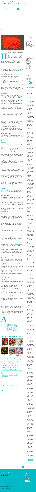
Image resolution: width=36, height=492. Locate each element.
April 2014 (29, 289)
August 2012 (29, 316)
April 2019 (29, 208)
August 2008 (29, 379)
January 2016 (29, 261)
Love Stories (28, 66)
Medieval (3, 367)
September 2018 (30, 218)
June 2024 (29, 125)
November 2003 (30, 454)
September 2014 (30, 282)
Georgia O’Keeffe (14, 361)
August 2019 (29, 203)
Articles (27, 51)
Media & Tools (28, 68)
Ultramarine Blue (5, 374)
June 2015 (29, 270)
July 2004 (29, 443)
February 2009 (29, 371)
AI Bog (27, 42)
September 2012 (30, 314)
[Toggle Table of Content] (8, 317)
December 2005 (30, 420)
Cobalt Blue (17, 358)
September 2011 (30, 329)
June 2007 (29, 397)
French (8, 361)
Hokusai (9, 363)
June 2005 (29, 428)
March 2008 (29, 385)
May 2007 (29, 399)
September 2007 (30, 393)
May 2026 (29, 94)
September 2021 (30, 169)
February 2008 (29, 387)
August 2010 (29, 346)
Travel (27, 77)
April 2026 (29, 96)
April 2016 (29, 257)
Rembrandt (8, 371)
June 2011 (29, 333)
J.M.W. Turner (4, 365)
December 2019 (30, 198)
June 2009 (29, 365)
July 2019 (29, 204)
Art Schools (28, 49)
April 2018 (29, 224)
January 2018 (29, 228)
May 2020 (29, 191)
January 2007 (29, 404)
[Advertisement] (18, 18)
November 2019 (30, 199)
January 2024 (29, 132)
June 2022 (29, 157)
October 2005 (29, 423)
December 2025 (30, 101)
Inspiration (28, 63)
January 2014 (29, 293)
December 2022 (30, 149)
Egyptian (3, 361)
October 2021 (29, 168)
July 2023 (29, 140)
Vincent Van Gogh (5, 376)
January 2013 (29, 309)
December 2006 (30, 405)
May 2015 (29, 271)
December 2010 (30, 341)
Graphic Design (29, 60)
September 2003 (30, 456)
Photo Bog (28, 70)
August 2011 (29, 330)
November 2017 (30, 231)
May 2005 (29, 430)
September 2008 (30, 377)
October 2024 (29, 120)
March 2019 (29, 210)
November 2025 (30, 102)
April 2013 (29, 305)
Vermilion (16, 374)
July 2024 (29, 124)
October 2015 (29, 265)
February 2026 (29, 98)
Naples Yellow (4, 369)
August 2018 (29, 219)
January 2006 (29, 419)
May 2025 (29, 110)
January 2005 (29, 435)
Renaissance (20, 70)
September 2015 (30, 266)
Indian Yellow (19, 363)
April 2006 (29, 415)
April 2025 (29, 112)
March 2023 (29, 145)
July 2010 (29, 348)
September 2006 (30, 408)
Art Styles (28, 50)
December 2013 (30, 294)
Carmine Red (11, 358)
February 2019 (29, 211)
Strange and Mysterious (30, 75)
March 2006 (29, 416)
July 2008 (29, 380)
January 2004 (29, 451)
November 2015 (30, 263)
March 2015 (29, 274)
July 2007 (29, 396)
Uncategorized (28, 78)
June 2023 (29, 141)
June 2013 (29, 302)
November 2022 (30, 151)
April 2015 (29, 273)
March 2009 (29, 369)
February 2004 (29, 450)
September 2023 (30, 137)
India (14, 363)
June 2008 (29, 381)
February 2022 (29, 163)
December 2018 (30, 214)
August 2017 (29, 235)
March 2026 (29, 97)
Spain (11, 103)
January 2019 (29, 212)
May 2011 (29, 334)
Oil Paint (10, 369)
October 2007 (29, 392)
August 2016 (29, 251)
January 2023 (29, 148)
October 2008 (29, 376)
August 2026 (29, 90)
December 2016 (30, 246)
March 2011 (29, 337)
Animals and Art (29, 44)
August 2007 (29, 395)
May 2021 (29, 175)
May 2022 (29, 159)
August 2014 (29, 283)
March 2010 (29, 353)
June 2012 (29, 318)
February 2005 (29, 434)
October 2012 (29, 313)
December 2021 (30, 165)
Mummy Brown (15, 367)
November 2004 (30, 438)
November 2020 (30, 183)
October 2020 (29, 184)
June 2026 (29, 93)
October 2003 (29, 455)
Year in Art (28, 79)
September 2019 (30, 202)
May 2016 (29, 255)
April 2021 (29, 176)
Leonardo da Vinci (17, 365)
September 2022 (30, 153)
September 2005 (30, 424)
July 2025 (29, 108)
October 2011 (29, 328)
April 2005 (29, 431)
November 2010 (30, 342)
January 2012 (29, 324)
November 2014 (30, 279)
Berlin (9, 191)
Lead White (11, 365)
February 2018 (29, 227)
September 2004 (30, 440)
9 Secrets (28, 41)
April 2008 (29, 384)
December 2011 (30, 325)
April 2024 (29, 128)
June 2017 (29, 238)
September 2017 (30, 234)
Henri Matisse (4, 363)
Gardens (27, 59)
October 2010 (29, 344)
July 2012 (29, 317)
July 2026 (29, 92)
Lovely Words (28, 67)
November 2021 (30, 167)
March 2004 (29, 448)
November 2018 (30, 215)
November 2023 (30, 135)
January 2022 (29, 164)
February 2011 (29, 338)
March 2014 (29, 290)
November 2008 (30, 375)
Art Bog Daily (28, 46)
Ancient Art (28, 43)
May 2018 (29, 223)
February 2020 (29, 195)
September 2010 (30, 345)
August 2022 (29, 155)
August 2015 (29, 267)
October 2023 (29, 136)
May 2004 (29, 446)
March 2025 (29, 113)
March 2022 (29, 161)
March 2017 (29, 242)
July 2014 (29, 285)
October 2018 (29, 216)
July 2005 (29, 427)
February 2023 (29, 147)
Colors (27, 57)
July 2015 (29, 269)
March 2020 (29, 194)
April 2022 (29, 160)
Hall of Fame (28, 61)
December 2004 (30, 436)
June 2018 (29, 222)
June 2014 (29, 286)
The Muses (28, 76)
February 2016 (29, 259)
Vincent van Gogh (15, 244)
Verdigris (11, 374)
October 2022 (29, 152)
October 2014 (29, 281)
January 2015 (29, 277)
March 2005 (29, 432)
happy (16, 190)
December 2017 (30, 230)
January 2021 (29, 180)
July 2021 (29, 172)
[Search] (18, 9)
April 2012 (29, 321)
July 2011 (29, 332)
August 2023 (29, 139)
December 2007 (30, 389)
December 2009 (30, 357)
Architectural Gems (29, 45)
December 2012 (30, 310)
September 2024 (30, 121)
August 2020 (29, 187)
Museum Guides (29, 69)
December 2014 (30, 278)
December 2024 (30, 117)
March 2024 (29, 129)
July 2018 (29, 220)
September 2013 (30, 298)
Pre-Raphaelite (16, 369)
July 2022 (29, 156)
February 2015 (29, 275)
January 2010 (29, 356)
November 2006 (30, 407)
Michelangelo (9, 367)
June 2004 (29, 444)
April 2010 (29, 352)
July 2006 (29, 411)
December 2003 (30, 452)
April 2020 (29, 192)
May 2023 (29, 143)
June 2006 (29, 412)
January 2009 (29, 372)
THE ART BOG (7, 1)
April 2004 (29, 447)
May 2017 (29, 239)
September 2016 (30, 250)
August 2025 (29, 106)
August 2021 (29, 171)
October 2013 (29, 297)
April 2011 (29, 336)
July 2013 (29, 301)
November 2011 (30, 326)
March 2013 (29, 306)
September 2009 (30, 361)
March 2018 (29, 226)
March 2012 (29, 322)
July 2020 (29, 188)
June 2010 (29, 349)
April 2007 (29, 400)
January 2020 (29, 196)
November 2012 (30, 312)
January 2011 (29, 340)
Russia (20, 371)
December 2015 (30, 262)
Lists (27, 64)
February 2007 (29, 403)
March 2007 (29, 401)
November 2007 (30, 391)
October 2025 (29, 104)
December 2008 (30, 373)
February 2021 (29, 179)
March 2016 (29, 258)
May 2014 (29, 287)
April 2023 (29, 144)
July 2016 (29, 253)
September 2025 (30, 105)
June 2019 (29, 206)
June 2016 (29, 254)
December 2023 (30, 133)
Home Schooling (29, 62)
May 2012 (29, 320)
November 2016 (30, 247)
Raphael (3, 371)
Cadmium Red (4, 358)
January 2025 (29, 116)
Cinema (27, 56)
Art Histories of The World (30, 47)
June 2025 (29, 109)
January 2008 (29, 388)
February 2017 (29, 243)
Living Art (28, 65)
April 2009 (29, 368)
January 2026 (29, 100)
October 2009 (29, 360)
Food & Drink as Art (29, 58)
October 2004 (29, 439)
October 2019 (29, 200)
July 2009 (29, 364)
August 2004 (29, 442)
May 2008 (29, 383)
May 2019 (29, 207)
